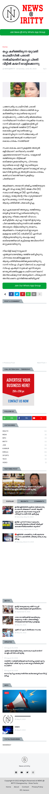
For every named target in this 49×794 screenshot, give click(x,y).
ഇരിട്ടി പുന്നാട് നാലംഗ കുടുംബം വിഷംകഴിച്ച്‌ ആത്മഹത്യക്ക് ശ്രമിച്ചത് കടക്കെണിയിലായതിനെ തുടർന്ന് (29, 524)
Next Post (41, 363)
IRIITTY (24, 441)
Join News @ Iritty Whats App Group (27, 32)
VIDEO (24, 462)
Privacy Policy (37, 787)
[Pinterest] (22, 294)
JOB (24, 445)
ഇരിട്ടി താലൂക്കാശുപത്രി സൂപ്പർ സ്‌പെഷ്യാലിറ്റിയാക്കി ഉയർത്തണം (28, 607)
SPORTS (24, 455)
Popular (10, 501)
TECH (24, 459)
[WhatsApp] (28, 294)
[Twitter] (16, 294)
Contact (25, 787)
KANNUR (24, 448)
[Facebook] (11, 294)
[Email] (33, 294)
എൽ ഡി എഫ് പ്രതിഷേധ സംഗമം (28, 630)
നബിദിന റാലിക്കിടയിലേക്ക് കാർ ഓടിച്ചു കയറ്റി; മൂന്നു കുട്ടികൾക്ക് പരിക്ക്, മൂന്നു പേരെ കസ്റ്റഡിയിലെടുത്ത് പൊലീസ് (24, 663)
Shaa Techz (33, 783)
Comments (39, 501)
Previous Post (9, 363)
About (16, 787)
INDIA (24, 434)
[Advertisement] (24, 571)
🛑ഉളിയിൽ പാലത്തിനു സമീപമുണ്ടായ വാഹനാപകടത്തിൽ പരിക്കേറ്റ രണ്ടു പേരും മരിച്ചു (30, 536)
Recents (24, 501)
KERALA (24, 452)
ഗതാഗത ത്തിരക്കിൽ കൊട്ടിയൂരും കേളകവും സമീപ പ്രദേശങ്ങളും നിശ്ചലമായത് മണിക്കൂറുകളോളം (27, 619)
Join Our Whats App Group (28, 285)
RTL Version (24, 790)
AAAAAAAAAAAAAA (23, 716)
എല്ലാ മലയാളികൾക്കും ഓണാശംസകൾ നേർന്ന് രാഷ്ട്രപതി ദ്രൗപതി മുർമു (23, 488)
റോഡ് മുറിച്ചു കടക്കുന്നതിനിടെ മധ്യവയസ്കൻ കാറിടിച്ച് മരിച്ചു (25, 674)
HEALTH (24, 431)
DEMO (17, 727)
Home (5, 47)
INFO (24, 438)
